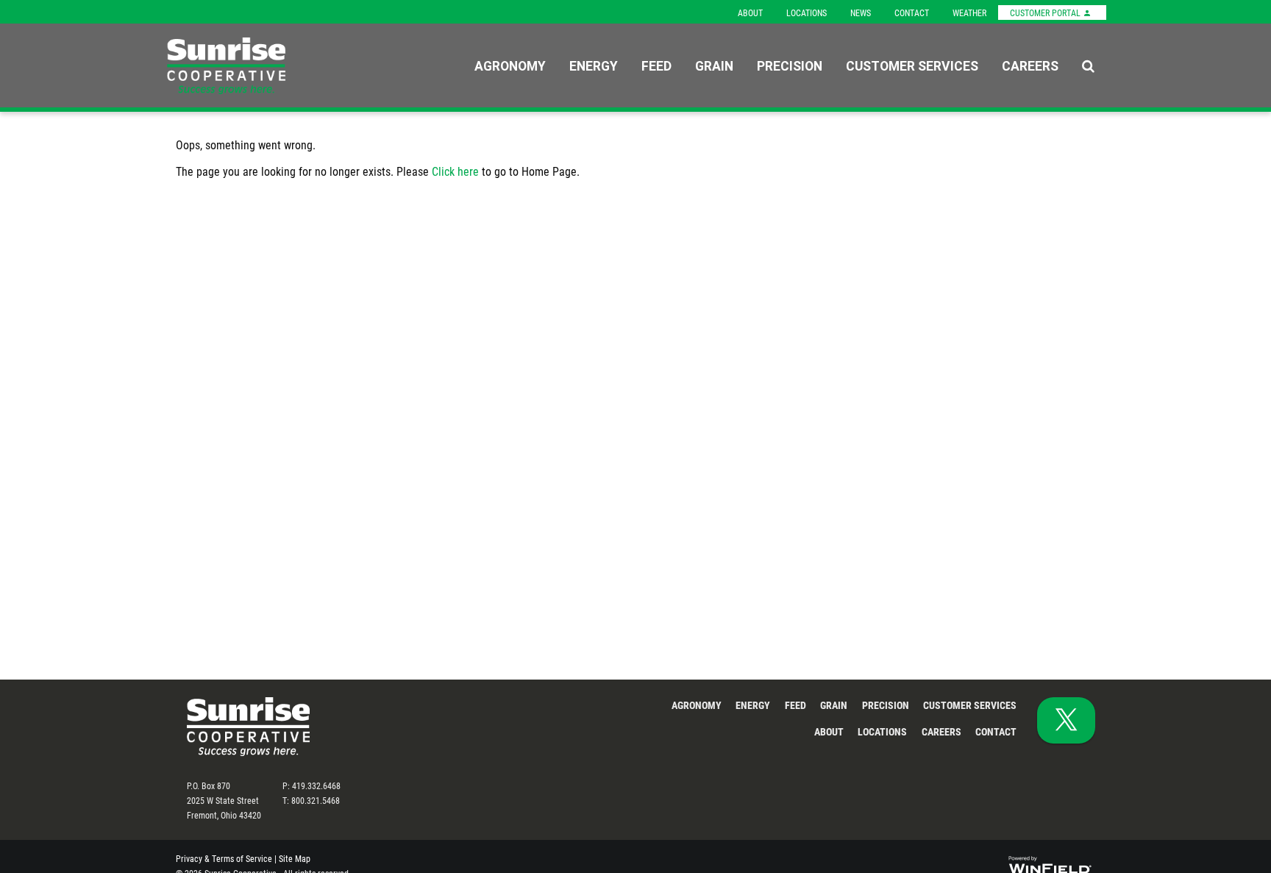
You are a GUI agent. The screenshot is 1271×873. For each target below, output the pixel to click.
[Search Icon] (1088, 65)
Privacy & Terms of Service (224, 858)
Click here (455, 171)
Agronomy (510, 65)
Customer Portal (1046, 12)
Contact (911, 12)
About (750, 12)
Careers (1030, 65)
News (860, 12)
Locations (806, 12)
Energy (593, 65)
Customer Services (912, 65)
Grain (714, 65)
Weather (969, 12)
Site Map (294, 858)
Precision (789, 65)
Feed (656, 65)
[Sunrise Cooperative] (257, 66)
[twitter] (1066, 720)
